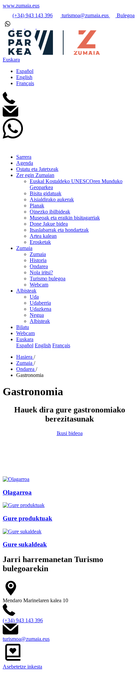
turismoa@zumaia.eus (85, 15)
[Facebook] (42, 27)
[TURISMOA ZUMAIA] (52, 53)
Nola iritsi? (41, 272)
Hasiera (25, 357)
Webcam (39, 284)
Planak (37, 205)
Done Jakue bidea (49, 224)
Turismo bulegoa (47, 278)
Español (24, 71)
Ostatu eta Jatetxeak (37, 169)
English (24, 77)
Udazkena (40, 309)
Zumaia (38, 254)
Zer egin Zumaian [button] (35, 175)
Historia (38, 260)
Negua (37, 315)
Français (25, 83)
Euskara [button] (11, 59)
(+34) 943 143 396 (32, 15)
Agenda (24, 163)
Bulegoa (125, 15)
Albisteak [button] (26, 291)
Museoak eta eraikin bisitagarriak (65, 218)
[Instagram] (31, 27)
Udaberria (40, 303)
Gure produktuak (27, 518)
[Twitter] (19, 27)
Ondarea (39, 266)
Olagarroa (17, 492)
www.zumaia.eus (21, 5)
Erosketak (40, 242)
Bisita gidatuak (45, 193)
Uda (34, 297)
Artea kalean (43, 236)
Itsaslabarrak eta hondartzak (59, 230)
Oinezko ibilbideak (50, 211)
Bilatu (22, 327)
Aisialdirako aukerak (52, 199)
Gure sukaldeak (25, 544)
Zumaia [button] (24, 248)
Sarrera (23, 157)
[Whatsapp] (8, 27)
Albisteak (40, 321)
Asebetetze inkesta (22, 666)
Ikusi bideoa (70, 433)
